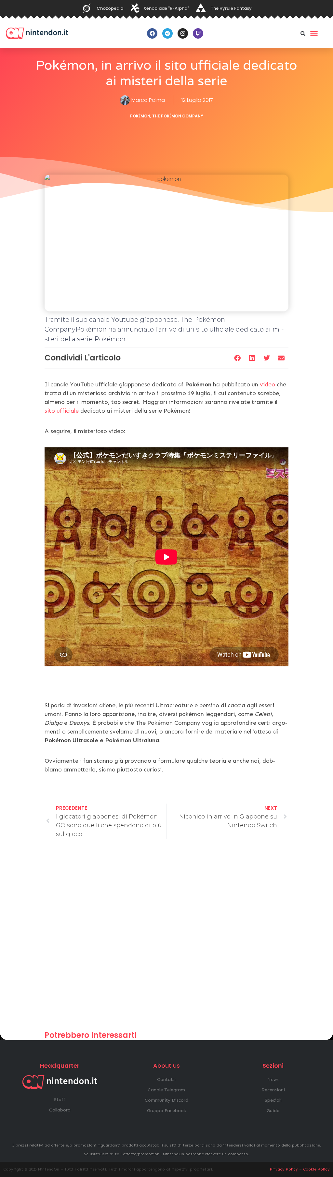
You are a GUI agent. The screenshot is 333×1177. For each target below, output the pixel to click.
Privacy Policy (284, 1169)
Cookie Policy (316, 1169)
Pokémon (140, 116)
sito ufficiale (62, 410)
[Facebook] (152, 33)
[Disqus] (166, 937)
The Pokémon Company (177, 116)
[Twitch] (198, 33)
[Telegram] (167, 33)
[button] (303, 33)
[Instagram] (183, 33)
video (268, 384)
